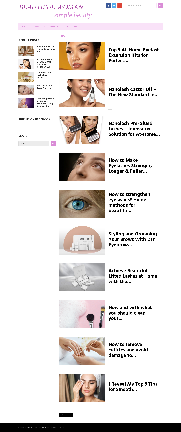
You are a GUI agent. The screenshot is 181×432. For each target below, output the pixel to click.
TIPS (66, 26)
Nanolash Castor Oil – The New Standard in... (133, 92)
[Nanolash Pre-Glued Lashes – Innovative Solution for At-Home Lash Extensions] (82, 130)
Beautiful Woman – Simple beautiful (33, 427)
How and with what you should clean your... (130, 313)
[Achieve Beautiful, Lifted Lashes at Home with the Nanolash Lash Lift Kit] (82, 277)
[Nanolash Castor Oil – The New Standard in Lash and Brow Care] (82, 93)
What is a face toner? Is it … (44, 86)
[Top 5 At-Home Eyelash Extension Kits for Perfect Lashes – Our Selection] (82, 56)
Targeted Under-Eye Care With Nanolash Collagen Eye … (45, 63)
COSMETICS (39, 26)
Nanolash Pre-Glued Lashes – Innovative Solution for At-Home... (134, 129)
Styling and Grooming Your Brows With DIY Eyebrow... (132, 239)
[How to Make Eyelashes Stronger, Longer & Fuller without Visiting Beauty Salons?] (82, 167)
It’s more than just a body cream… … (44, 75)
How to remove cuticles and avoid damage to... (128, 350)
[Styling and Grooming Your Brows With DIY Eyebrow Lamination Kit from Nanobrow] (82, 240)
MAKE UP (54, 26)
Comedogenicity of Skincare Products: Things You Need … (45, 102)
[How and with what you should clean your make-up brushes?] (82, 314)
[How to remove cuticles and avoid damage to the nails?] (82, 351)
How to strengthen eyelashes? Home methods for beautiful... (129, 203)
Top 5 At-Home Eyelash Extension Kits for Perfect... (134, 55)
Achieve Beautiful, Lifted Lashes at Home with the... (132, 276)
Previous (66, 415)
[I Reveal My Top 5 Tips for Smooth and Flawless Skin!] (82, 388)
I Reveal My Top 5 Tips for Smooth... (132, 387)
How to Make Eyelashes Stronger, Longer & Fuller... (130, 166)
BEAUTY (25, 26)
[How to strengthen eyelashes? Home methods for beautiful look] (82, 204)
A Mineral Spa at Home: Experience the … (46, 49)
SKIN (75, 26)
